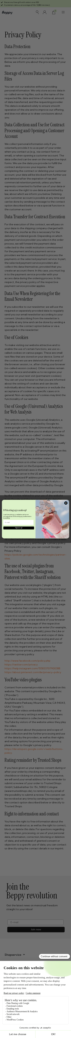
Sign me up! (18, 528)
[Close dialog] (66, 503)
